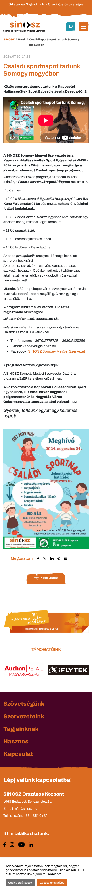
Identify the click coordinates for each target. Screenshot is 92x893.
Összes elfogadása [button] (52, 882)
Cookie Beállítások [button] (20, 882)
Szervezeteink (23, 716)
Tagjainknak (21, 729)
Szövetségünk (23, 704)
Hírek (22, 39)
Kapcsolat (18, 754)
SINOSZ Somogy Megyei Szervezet (56, 351)
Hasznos (16, 741)
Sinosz (9, 39)
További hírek (46, 578)
